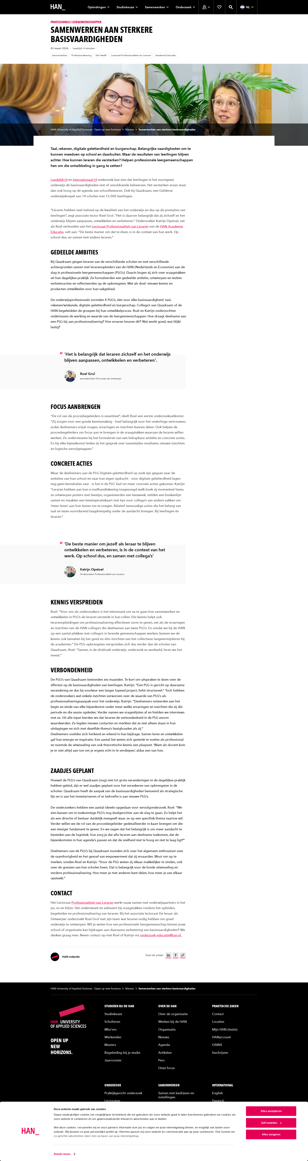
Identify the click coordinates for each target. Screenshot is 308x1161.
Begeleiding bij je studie (122, 1052)
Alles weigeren (271, 1134)
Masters (110, 1045)
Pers (161, 1060)
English (217, 1093)
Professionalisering (81, 55)
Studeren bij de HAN (119, 1006)
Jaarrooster (113, 1060)
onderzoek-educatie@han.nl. (161, 935)
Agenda (164, 1045)
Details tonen (62, 1153)
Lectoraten (112, 1101)
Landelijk (57, 180)
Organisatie (167, 1029)
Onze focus (166, 1068)
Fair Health (101, 55)
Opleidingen (97, 7)
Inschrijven (220, 1052)
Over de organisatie (173, 1014)
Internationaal (83, 180)
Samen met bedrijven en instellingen (176, 1095)
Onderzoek (183, 7)
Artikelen (165, 1052)
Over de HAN (167, 1006)
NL (248, 7)
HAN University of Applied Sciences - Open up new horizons (86, 129)
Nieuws (129, 129)
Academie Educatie (165, 55)
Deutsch (218, 1101)
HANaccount (221, 1037)
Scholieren (112, 1021)
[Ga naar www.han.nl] (58, 7)
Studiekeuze (125, 7)
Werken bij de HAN (172, 1021)
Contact (218, 1014)
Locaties (218, 1021)
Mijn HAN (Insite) (224, 1029)
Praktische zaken (225, 1006)
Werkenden (112, 1037)
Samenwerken (155, 7)
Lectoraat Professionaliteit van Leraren (131, 55)
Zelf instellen (269, 1122)
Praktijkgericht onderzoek (123, 1093)
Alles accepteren (271, 1111)
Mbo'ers (110, 1029)
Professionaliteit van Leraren (92, 902)
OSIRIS (217, 1045)
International (222, 1085)
